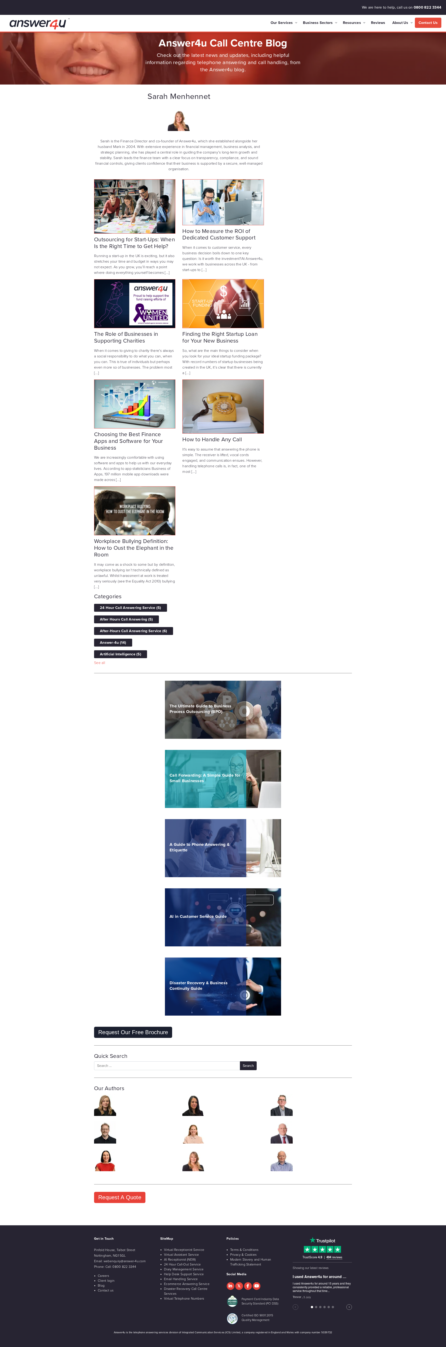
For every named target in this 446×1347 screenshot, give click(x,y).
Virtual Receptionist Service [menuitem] (184, 1250)
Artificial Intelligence (120, 654)
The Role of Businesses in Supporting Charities (126, 337)
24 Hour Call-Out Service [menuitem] (182, 1264)
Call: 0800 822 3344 (120, 1267)
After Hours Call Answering (126, 619)
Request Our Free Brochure (133, 1032)
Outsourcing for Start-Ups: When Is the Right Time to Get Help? (134, 243)
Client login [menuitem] (106, 1281)
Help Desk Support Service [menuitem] (184, 1274)
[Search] (248, 1065)
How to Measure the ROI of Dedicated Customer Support (219, 234)
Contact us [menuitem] (106, 1290)
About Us (400, 22)
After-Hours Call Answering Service (133, 631)
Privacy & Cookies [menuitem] (243, 1255)
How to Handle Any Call (212, 439)
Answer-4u (113, 642)
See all (99, 662)
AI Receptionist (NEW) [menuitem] (180, 1260)
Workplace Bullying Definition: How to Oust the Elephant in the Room (134, 548)
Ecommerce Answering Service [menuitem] (187, 1284)
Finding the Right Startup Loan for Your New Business (220, 337)
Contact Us (428, 22)
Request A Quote (119, 1197)
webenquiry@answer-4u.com (125, 1261)
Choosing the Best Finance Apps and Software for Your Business (128, 441)
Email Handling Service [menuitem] (181, 1279)
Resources (352, 22)
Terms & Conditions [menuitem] (244, 1250)
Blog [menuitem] (101, 1286)
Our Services (282, 22)
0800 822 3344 (427, 7)
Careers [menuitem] (103, 1276)
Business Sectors (318, 22)
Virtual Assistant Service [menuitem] (181, 1255)
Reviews (378, 22)
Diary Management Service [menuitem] (183, 1269)
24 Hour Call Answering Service (130, 607)
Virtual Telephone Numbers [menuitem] (184, 1299)
